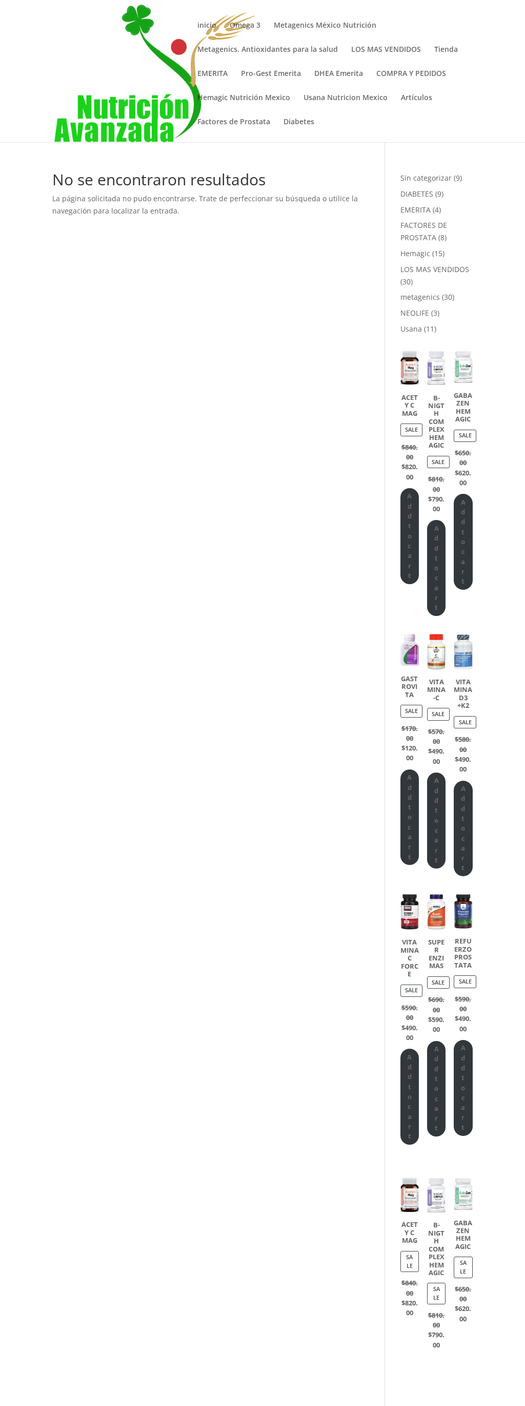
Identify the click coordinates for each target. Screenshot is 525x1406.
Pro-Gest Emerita (271, 74)
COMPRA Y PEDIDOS (411, 74)
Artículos (416, 98)
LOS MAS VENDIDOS (386, 50)
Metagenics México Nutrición (325, 26)
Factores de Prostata (233, 122)
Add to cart (409, 535)
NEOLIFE (414, 313)
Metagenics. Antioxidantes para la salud (267, 50)
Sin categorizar (426, 178)
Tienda (446, 50)
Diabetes (299, 122)
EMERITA (212, 74)
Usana (411, 329)
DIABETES (416, 194)
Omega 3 (245, 26)
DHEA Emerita (338, 74)
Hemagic (415, 253)
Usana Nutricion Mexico (346, 98)
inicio (206, 26)
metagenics (420, 297)
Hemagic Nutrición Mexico (243, 98)
